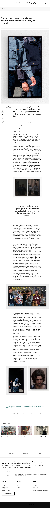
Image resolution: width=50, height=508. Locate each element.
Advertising (4, 488)
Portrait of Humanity (37, 484)
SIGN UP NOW (7, 475)
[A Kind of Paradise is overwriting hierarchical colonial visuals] (25, 430)
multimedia (35, 406)
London (31, 406)
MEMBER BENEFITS (8, 493)
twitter (39, 453)
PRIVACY (6, 504)
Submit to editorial (5, 485)
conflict (11, 406)
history (26, 406)
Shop (18, 490)
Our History (19, 485)
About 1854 (19, 484)
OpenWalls (35, 488)
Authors (18, 487)
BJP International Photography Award (40, 490)
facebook (25, 453)
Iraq (29, 406)
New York (39, 406)
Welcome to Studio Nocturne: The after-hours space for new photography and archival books (41, 438)
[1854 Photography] (25, 3)
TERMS (3, 504)
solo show (13, 407)
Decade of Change (37, 492)
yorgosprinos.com (17, 399)
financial (23, 406)
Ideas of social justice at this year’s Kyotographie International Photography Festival (8, 438)
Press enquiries (5, 487)
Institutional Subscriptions (7, 490)
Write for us (19, 488)
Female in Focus (36, 487)
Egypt (14, 406)
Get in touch (4, 484)
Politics (43, 406)
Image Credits (20, 492)
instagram (11, 453)
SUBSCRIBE (10, 504)
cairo (9, 406)
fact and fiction (18, 406)
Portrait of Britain (36, 485)
